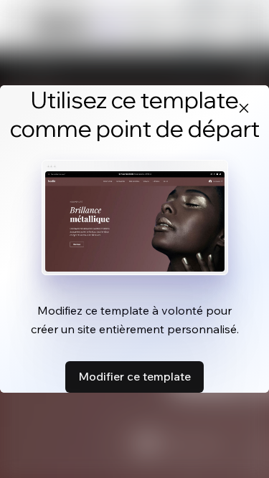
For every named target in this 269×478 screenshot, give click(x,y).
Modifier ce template (134, 376)
